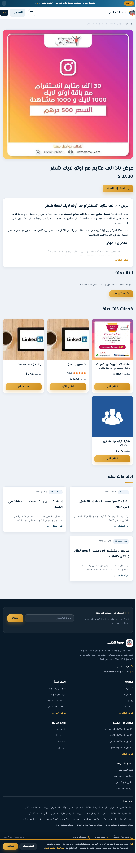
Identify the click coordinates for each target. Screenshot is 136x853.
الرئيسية (129, 24)
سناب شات (125, 707)
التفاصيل (28, 846)
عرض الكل (125, 713)
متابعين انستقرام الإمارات (118, 742)
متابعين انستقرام (55, 707)
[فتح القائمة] (31, 12)
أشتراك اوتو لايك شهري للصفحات (114, 439)
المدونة (60, 742)
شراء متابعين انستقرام (119, 808)
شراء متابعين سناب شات (87, 825)
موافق (10, 846)
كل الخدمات (58, 735)
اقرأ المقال (101, 522)
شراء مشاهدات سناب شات (117, 825)
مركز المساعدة (123, 770)
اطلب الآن (110, 383)
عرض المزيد (122, 260)
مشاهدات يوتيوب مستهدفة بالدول (59, 819)
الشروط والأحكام (122, 783)
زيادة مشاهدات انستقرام (33, 808)
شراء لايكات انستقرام (59, 808)
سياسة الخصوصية (121, 776)
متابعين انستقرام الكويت (118, 735)
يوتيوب (127, 701)
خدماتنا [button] (127, 682)
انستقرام (126, 695)
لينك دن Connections (29, 361)
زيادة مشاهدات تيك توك (119, 819)
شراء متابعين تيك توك (93, 814)
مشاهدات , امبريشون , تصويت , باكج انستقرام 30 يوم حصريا (111, 363)
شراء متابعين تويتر (62, 825)
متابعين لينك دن (75, 361)
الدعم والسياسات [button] (121, 764)
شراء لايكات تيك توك (34, 814)
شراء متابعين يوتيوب (28, 819)
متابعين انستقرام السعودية (117, 729)
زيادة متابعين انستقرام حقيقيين (89, 808)
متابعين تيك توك (56, 689)
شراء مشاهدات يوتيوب (91, 819)
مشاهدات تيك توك (55, 701)
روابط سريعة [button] (57, 723)
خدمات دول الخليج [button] (120, 723)
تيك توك (126, 689)
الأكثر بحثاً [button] (125, 802)
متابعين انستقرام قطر (120, 748)
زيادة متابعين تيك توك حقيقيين (63, 814)
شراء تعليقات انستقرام (119, 814)
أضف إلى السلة (116, 188)
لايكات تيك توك (56, 695)
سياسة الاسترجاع (122, 789)
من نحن (60, 748)
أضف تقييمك (119, 291)
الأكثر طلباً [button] (58, 682)
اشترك (15, 618)
